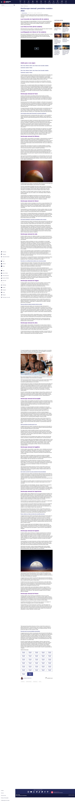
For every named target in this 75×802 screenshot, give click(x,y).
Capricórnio (23, 67)
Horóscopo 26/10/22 (23, 670)
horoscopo (22, 681)
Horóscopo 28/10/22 (36, 670)
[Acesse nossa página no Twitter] (42, 792)
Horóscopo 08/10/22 (36, 656)
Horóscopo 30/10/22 (49, 670)
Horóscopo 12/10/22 (30, 659)
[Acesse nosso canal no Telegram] (37, 792)
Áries (22, 65)
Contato (2, 790)
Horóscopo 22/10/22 (30, 666)
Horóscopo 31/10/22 (23, 674)
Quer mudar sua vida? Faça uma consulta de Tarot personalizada (33, 471)
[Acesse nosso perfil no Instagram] (28, 792)
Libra (39, 65)
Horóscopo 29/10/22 (43, 670)
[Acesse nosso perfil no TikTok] (39, 792)
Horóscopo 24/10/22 (43, 666)
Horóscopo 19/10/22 (43, 663)
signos (40, 681)
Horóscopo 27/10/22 (30, 670)
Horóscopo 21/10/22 (23, 666)
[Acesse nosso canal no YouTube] (31, 792)
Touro (24, 65)
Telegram (4, 294)
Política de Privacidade (4, 797)
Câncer (30, 65)
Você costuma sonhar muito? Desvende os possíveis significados (33, 113)
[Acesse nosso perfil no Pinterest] (48, 792)
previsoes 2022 (35, 681)
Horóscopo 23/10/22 (36, 666)
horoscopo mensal (28, 681)
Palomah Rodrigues (27, 678)
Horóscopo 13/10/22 (36, 659)
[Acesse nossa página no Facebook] (45, 792)
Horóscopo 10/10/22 (49, 656)
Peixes (31, 67)
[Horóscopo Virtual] (7, 2)
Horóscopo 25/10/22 (49, 666)
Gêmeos (27, 65)
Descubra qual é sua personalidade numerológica (30, 631)
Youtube (4, 287)
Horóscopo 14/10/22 (43, 659)
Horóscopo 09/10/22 (43, 656)
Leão (34, 65)
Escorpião (43, 65)
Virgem (36, 65)
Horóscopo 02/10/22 (30, 652)
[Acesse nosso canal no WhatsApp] (34, 792)
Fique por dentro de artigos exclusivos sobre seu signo (31, 304)
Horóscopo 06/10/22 (23, 656)
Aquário (27, 67)
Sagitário (46, 65)
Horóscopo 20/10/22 (49, 663)
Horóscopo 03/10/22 (36, 652)
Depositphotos (24, 795)
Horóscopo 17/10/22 (30, 663)
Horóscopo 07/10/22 (30, 656)
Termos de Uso (3, 795)
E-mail (4, 292)
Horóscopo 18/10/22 (36, 663)
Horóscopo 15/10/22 (49, 659)
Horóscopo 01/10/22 (23, 652)
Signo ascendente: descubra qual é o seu (29, 424)
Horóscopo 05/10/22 (49, 652)
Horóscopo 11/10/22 (23, 659)
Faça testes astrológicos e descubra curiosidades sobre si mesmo (33, 219)
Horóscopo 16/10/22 (23, 663)
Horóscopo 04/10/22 (43, 652)
